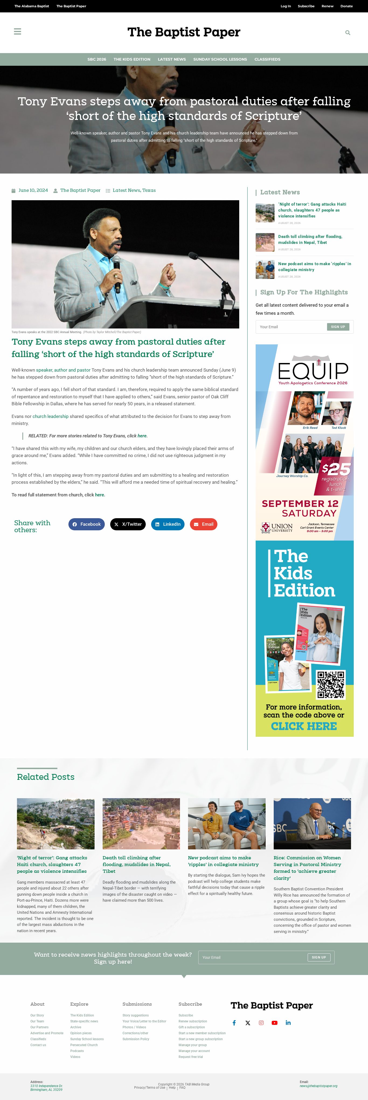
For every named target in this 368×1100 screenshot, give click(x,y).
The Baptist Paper (71, 6)
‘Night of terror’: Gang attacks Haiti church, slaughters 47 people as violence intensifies (312, 210)
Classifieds (267, 59)
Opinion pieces (81, 1033)
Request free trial (191, 1057)
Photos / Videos (134, 1027)
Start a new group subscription (201, 1039)
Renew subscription (193, 1021)
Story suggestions (136, 1015)
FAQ (182, 1087)
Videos (75, 1057)
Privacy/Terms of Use (149, 1087)
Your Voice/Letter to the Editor (144, 1021)
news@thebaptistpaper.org (319, 1086)
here (142, 435)
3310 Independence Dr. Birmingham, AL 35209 (46, 1088)
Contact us (38, 1045)
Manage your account (194, 1051)
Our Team (37, 1021)
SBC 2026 (97, 59)
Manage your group (193, 1045)
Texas (149, 191)
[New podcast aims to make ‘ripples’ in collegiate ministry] (265, 269)
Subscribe (186, 1015)
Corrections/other (135, 1033)
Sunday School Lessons (220, 59)
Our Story (37, 1015)
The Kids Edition (132, 59)
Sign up (338, 327)
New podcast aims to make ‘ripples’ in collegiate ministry (314, 266)
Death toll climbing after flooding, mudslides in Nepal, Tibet (310, 239)
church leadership (51, 416)
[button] (347, 32)
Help (172, 1087)
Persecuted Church (84, 1045)
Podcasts (77, 1051)
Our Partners (39, 1027)
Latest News (172, 59)
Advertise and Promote (46, 1033)
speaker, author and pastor (63, 370)
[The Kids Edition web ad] (305, 638)
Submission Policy (136, 1039)
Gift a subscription (192, 1027)
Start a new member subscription (202, 1033)
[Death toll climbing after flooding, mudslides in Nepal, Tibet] (265, 242)
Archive (75, 1027)
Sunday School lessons (87, 1039)
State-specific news (84, 1021)
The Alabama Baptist (32, 6)
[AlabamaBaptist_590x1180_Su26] (305, 442)
